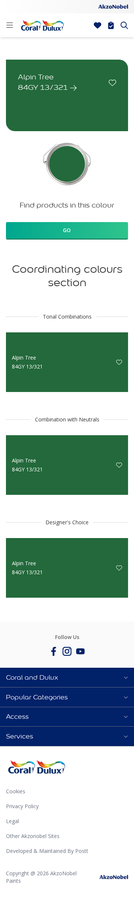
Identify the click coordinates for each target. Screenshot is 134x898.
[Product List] (111, 25)
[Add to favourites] (112, 82)
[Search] (124, 25)
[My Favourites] (97, 25)
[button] (67, 677)
